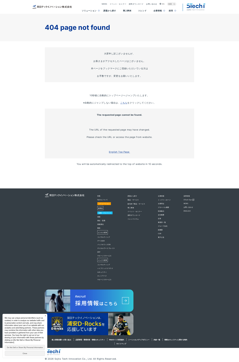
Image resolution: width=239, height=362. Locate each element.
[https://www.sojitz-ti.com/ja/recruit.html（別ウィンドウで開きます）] (119, 301)
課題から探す (132, 196)
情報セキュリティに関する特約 (175, 340)
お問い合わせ (151, 4)
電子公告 (161, 237)
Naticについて (102, 200)
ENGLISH (187, 211)
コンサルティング (103, 237)
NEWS (104, 4)
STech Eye (188, 200)
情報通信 (100, 224)
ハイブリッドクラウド (105, 268)
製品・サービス (133, 200)
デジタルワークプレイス (106, 248)
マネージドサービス (104, 256)
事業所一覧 (162, 222)
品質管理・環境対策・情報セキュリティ (90, 340)
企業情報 (161, 196)
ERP (98, 252)
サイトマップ (121, 344)
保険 (98, 217)
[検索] (174, 4)
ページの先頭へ (202, 195)
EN (163, 4)
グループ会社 (162, 226)
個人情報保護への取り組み (61, 340)
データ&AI (101, 241)
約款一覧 (157, 340)
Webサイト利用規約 (116, 340)
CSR (159, 233)
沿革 (159, 218)
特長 (98, 196)
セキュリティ (102, 272)
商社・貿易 (101, 220)
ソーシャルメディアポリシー (138, 340)
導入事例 (131, 208)
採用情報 (187, 196)
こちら (123, 102)
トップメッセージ (164, 200)
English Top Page (119, 152)
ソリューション (104, 204)
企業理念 (161, 204)
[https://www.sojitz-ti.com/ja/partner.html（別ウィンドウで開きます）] (119, 324)
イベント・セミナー (118, 4)
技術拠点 (161, 211)
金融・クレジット (105, 213)
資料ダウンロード (136, 4)
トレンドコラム (133, 219)
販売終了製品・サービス (136, 204)
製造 (98, 228)
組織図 (160, 230)
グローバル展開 (163, 207)
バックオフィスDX (104, 244)
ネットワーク (102, 276)
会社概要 (161, 215)
